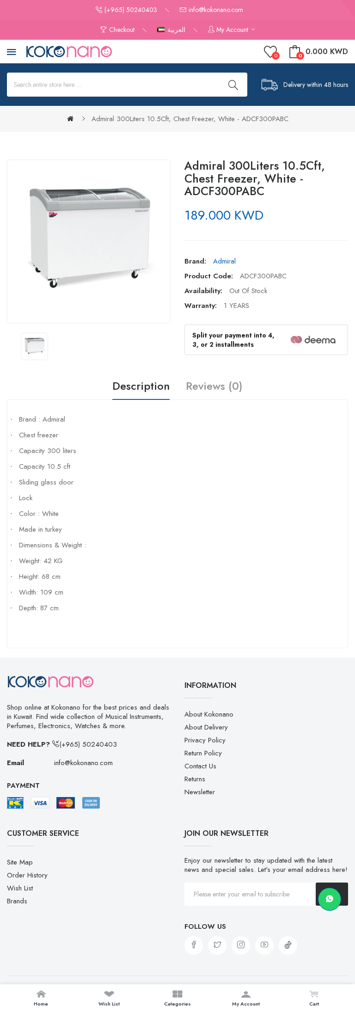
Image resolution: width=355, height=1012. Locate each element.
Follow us (205, 926)
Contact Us (200, 766)
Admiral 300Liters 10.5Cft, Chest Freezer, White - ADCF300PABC (190, 119)
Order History (27, 875)
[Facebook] (193, 945)
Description (141, 386)
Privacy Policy (205, 740)
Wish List (20, 888)
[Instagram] (241, 945)
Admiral (224, 261)
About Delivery (206, 727)
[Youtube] (264, 945)
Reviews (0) (214, 386)
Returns (194, 779)
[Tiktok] (288, 945)
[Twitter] (217, 945)
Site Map (20, 862)
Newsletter (199, 792)
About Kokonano (208, 714)
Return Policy (203, 753)
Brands (17, 901)
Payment (23, 785)
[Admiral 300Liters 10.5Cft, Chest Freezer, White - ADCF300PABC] (34, 346)
